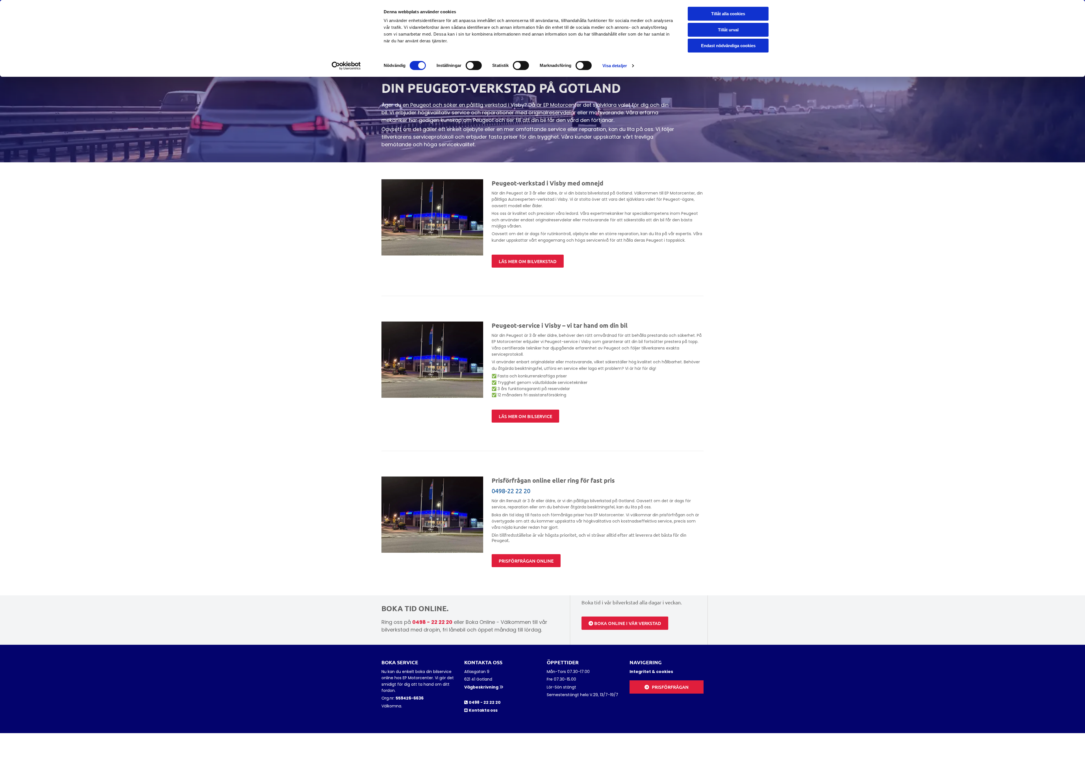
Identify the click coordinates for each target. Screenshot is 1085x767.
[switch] (474, 65)
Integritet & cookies (651, 671)
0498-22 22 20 (511, 490)
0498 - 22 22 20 (432, 622)
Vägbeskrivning (483, 687)
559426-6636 (410, 698)
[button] (528, 261)
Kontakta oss (483, 710)
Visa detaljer (614, 65)
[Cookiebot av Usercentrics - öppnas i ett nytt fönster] (346, 66)
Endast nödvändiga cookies (728, 45)
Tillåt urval (728, 29)
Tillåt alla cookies (728, 13)
